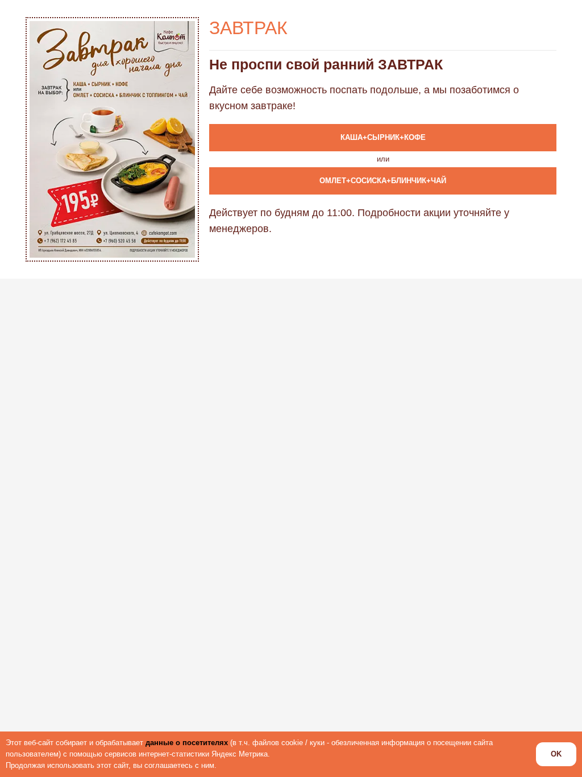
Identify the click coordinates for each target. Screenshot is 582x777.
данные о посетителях (187, 742)
